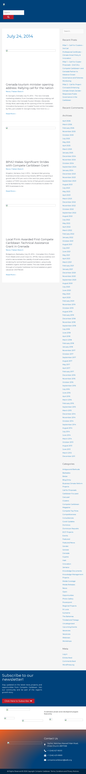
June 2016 (66, 393)
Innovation (67, 564)
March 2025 (67, 149)
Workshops (67, 641)
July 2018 (66, 329)
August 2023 (67, 184)
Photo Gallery (68, 599)
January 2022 (68, 237)
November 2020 (69, 276)
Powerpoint (67, 602)
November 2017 (69, 350)
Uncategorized (68, 624)
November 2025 (69, 131)
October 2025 (68, 135)
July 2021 (66, 248)
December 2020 (69, 273)
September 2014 (69, 425)
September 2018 (69, 326)
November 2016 (69, 379)
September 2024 (69, 167)
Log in (65, 654)
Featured (66, 539)
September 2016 (69, 386)
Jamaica (66, 567)
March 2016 (67, 400)
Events (65, 536)
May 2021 (66, 255)
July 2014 (66, 432)
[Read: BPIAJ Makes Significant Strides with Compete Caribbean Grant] (31, 142)
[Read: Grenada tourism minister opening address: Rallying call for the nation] (31, 65)
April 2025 (66, 146)
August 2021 (67, 244)
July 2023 (66, 188)
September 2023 (69, 181)
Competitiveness (69, 514)
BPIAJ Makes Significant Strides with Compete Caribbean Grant (27, 163)
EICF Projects (68, 532)
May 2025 (66, 142)
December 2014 (69, 414)
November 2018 (69, 322)
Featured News (69, 543)
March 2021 (67, 262)
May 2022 (66, 223)
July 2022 (66, 220)
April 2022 (66, 227)
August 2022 (67, 216)
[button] (81, 5)
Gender (65, 546)
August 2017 (67, 361)
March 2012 (67, 453)
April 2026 (66, 121)
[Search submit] (8, 17)
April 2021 (66, 259)
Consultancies (68, 518)
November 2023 (69, 177)
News (8, 91)
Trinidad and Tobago (71, 620)
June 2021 (66, 252)
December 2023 (69, 174)
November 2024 (69, 160)
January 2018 (68, 347)
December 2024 (69, 156)
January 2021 (68, 269)
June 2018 (67, 333)
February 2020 (68, 301)
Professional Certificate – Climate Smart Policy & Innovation (72, 55)
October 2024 (68, 163)
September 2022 (69, 213)
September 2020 (69, 280)
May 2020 (66, 294)
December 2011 (69, 456)
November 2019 (69, 304)
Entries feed (67, 658)
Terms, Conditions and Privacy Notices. (65, 771)
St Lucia (66, 609)
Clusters (66, 501)
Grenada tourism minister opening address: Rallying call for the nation (29, 86)
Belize (65, 476)
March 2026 (67, 124)
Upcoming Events (70, 627)
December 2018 (69, 319)
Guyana (65, 557)
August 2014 (67, 428)
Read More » (11, 113)
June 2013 (66, 449)
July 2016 (66, 389)
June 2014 (67, 435)
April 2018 (66, 336)
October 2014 (68, 421)
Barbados (66, 473)
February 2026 (68, 128)
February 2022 (68, 234)
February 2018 (68, 343)
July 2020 (66, 287)
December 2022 (69, 202)
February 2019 (68, 315)
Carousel (66, 497)
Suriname (66, 613)
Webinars (66, 638)
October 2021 (68, 241)
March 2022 (67, 230)
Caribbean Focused (70, 494)
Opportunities (68, 595)
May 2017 (66, 365)
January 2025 (68, 153)
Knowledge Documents (72, 571)
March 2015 (67, 410)
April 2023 (66, 195)
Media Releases (69, 585)
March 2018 (67, 340)
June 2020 (67, 290)
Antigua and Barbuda (71, 469)
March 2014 (67, 439)
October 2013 (68, 442)
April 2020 (67, 297)
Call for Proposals (69, 490)
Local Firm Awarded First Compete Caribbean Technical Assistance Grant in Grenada (29, 243)
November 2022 (69, 206)
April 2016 (66, 396)
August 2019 (67, 312)
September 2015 (69, 407)
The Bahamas (68, 616)
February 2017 (68, 372)
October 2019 (68, 308)
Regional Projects (69, 606)
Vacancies (66, 631)
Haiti (64, 560)
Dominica (66, 525)
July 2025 (66, 139)
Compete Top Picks (70, 511)
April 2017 (66, 368)
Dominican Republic (71, 529)
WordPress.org (68, 665)
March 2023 (67, 199)
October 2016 (68, 382)
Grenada (66, 553)
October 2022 (68, 209)
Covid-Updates (68, 522)
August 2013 (67, 446)
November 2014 (69, 417)
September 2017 (69, 357)
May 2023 (66, 191)
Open (65, 592)
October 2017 (68, 354)
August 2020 (68, 283)
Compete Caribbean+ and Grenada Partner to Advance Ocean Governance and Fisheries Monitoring (73, 74)
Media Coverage (69, 581)
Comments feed (69, 661)
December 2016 (69, 375)
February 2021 (68, 266)
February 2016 (68, 403)
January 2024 (68, 170)
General (66, 550)
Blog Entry (67, 480)
